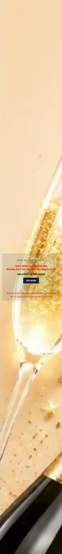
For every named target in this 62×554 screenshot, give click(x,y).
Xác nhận (31, 280)
